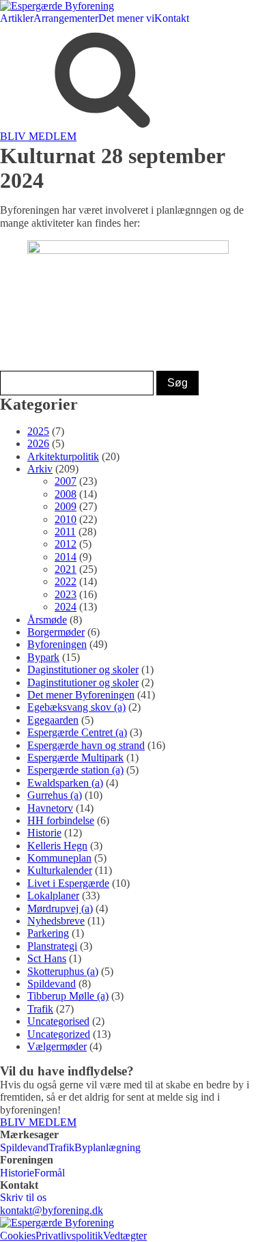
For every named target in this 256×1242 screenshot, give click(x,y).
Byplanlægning (107, 1147)
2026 (38, 443)
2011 (65, 531)
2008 (65, 494)
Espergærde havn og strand (86, 745)
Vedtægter (125, 1235)
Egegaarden (53, 720)
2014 (65, 557)
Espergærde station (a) (75, 770)
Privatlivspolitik (69, 1235)
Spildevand (51, 983)
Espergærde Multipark (75, 757)
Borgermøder (56, 632)
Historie (44, 832)
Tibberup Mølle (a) (68, 996)
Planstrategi (52, 946)
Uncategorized (58, 1034)
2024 (65, 606)
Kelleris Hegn (57, 845)
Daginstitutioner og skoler (83, 669)
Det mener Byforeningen (80, 695)
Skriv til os (23, 1197)
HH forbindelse (60, 820)
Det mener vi (126, 18)
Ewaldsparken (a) (65, 783)
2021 (65, 569)
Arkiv (40, 469)
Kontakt (171, 18)
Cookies (17, 1235)
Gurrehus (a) (54, 795)
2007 (65, 481)
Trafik (40, 1009)
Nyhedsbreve (56, 921)
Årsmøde (47, 619)
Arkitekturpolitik (63, 456)
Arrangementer (65, 18)
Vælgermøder (57, 1046)
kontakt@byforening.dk (51, 1210)
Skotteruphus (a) (62, 971)
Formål (49, 1173)
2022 (65, 581)
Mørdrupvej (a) (60, 908)
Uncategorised (58, 1021)
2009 (65, 506)
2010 (65, 519)
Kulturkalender (59, 870)
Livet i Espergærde (68, 883)
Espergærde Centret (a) (77, 732)
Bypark (43, 657)
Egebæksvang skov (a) (76, 707)
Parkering (48, 933)
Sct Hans (46, 958)
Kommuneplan (59, 858)
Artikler (16, 18)
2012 (65, 544)
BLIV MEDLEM (38, 136)
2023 (65, 594)
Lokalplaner (53, 895)
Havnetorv (50, 808)
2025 (38, 431)
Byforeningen (57, 644)
